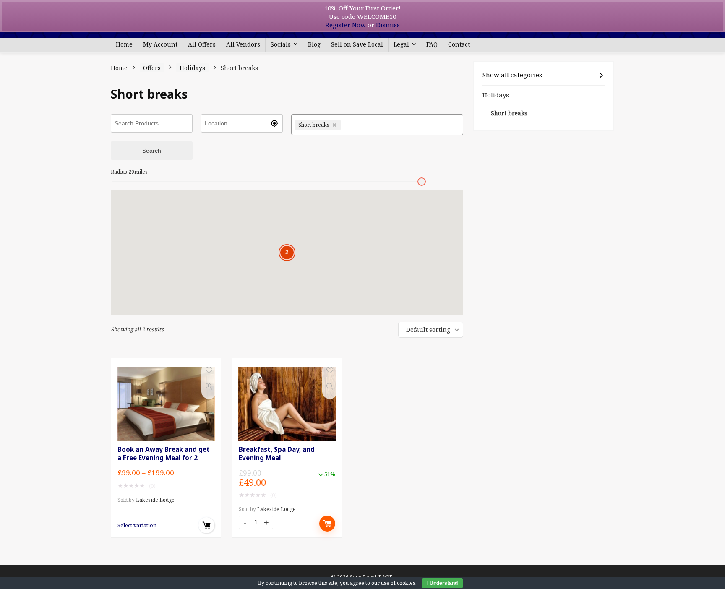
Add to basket (327, 524)
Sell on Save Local (357, 44)
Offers (152, 68)
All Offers (202, 44)
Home (124, 44)
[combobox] (400, 124)
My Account (160, 44)
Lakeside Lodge (155, 499)
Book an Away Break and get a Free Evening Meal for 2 (163, 453)
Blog (314, 44)
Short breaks (509, 113)
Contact (459, 44)
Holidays (192, 68)
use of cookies (398, 582)
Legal (401, 44)
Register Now (345, 25)
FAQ (432, 44)
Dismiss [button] (388, 25)
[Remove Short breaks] (335, 125)
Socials (281, 44)
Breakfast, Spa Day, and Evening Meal (277, 453)
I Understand (442, 583)
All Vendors (243, 44)
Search (151, 150)
